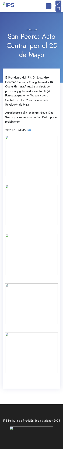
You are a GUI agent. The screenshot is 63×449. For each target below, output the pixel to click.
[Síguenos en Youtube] (39, 437)
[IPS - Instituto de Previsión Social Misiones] (20, 6)
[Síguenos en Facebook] (23, 437)
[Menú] (48, 6)
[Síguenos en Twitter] (29, 437)
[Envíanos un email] (34, 437)
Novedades (31, 30)
